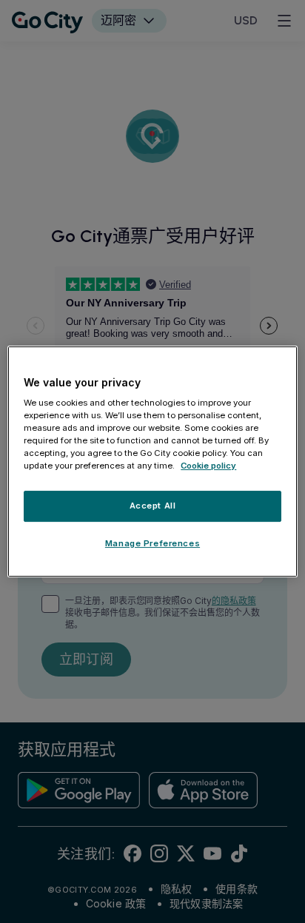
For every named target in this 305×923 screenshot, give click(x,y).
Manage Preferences (152, 543)
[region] (152, 462)
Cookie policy (208, 466)
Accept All (153, 506)
